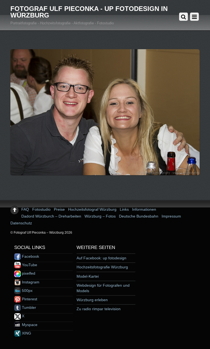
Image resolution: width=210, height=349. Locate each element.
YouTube (29, 265)
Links (124, 209)
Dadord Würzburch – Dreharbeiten (51, 216)
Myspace (29, 324)
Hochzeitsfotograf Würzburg (92, 209)
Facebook (30, 256)
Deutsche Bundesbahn (138, 216)
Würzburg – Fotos (100, 216)
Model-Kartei (88, 276)
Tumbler (28, 307)
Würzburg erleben (92, 300)
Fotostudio (41, 209)
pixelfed (28, 273)
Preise (59, 209)
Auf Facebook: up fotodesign (101, 258)
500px (27, 290)
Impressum (171, 216)
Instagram (30, 282)
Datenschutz (21, 223)
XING (26, 333)
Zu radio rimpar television (99, 309)
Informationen (144, 209)
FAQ (25, 209)
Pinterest (29, 299)
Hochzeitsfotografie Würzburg (102, 267)
